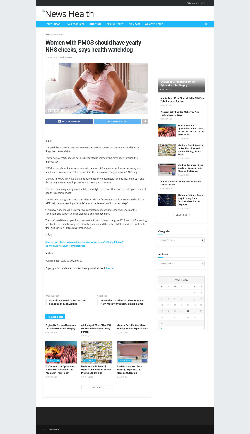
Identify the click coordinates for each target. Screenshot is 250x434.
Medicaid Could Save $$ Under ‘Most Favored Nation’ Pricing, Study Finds (96, 369)
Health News (52, 24)
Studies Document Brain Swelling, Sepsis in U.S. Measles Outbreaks (129, 369)
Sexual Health (116, 24)
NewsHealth (54, 429)
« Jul (160, 328)
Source (109, 268)
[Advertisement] (154, 13)
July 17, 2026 (52, 332)
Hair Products (75, 24)
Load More (96, 387)
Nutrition (95, 24)
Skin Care (134, 24)
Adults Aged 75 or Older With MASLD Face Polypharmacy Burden (96, 328)
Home (47, 34)
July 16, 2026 (52, 377)
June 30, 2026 (51, 57)
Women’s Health (154, 24)
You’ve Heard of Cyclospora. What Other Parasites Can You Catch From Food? (60, 369)
